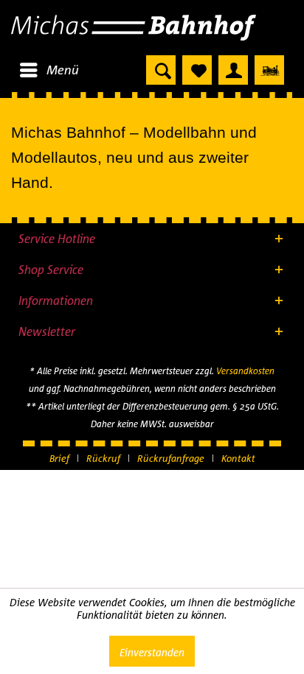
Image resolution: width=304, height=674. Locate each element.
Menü (62, 69)
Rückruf (103, 458)
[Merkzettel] (197, 70)
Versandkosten (245, 370)
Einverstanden (152, 652)
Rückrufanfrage (170, 458)
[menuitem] (48, 70)
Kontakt (238, 458)
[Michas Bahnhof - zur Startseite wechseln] (152, 28)
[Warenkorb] (269, 70)
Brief (59, 458)
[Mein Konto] (233, 70)
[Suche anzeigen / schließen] (161, 70)
